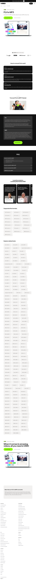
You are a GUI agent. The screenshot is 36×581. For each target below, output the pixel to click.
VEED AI (2, 508)
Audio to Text (20, 520)
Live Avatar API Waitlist (4, 546)
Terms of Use (2, 559)
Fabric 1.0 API (2, 535)
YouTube (2, 566)
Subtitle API (2, 540)
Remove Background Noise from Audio (23, 528)
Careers (2, 551)
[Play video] (18, 105)
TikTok (1, 572)
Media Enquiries (3, 562)
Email (1, 574)
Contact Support (3, 561)
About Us (2, 550)
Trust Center (2, 554)
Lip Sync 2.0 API (3, 538)
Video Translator (20, 522)
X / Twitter (2, 569)
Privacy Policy (3, 556)
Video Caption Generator (21, 509)
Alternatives (20, 543)
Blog (19, 539)
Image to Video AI (3, 514)
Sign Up (31, 3)
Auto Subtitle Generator (21, 508)
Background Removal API (4, 541)
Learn (19, 540)
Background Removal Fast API (5, 543)
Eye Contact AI (20, 530)
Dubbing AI (2, 519)
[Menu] (34, 3)
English (2, 578)
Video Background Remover (22, 514)
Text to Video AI (3, 506)
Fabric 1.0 (2, 509)
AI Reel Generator (3, 517)
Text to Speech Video (3, 520)
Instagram (2, 571)
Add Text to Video (20, 511)
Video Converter (20, 517)
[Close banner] (35, 1)
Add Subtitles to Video (21, 506)
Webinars (19, 542)
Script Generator (3, 525)
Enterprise (19, 535)
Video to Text (20, 519)
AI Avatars (2, 511)
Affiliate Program (20, 545)
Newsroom (2, 553)
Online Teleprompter (21, 525)
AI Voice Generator (3, 522)
